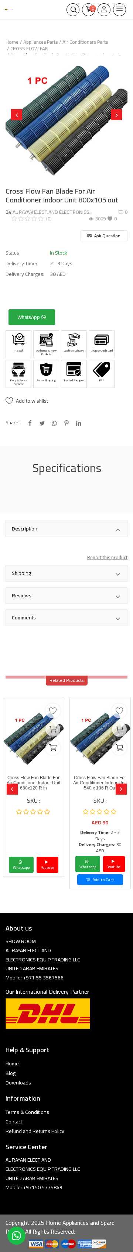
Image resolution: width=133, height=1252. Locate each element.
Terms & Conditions (27, 1112)
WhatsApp (29, 317)
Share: (13, 423)
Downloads (18, 1082)
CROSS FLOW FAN (29, 48)
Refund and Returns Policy (35, 1131)
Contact (14, 1121)
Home (12, 42)
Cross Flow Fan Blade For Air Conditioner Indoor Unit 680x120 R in (33, 783)
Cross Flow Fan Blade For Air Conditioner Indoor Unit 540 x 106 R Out (100, 783)
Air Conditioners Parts (85, 42)
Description (24, 528)
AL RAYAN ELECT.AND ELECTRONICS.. (52, 212)
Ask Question (106, 235)
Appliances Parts (40, 42)
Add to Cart (103, 879)
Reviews (21, 595)
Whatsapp (21, 867)
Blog (11, 1073)
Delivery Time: (21, 263)
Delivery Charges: (25, 274)
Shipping (21, 573)
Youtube (47, 867)
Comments (24, 617)
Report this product (107, 557)
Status (12, 253)
